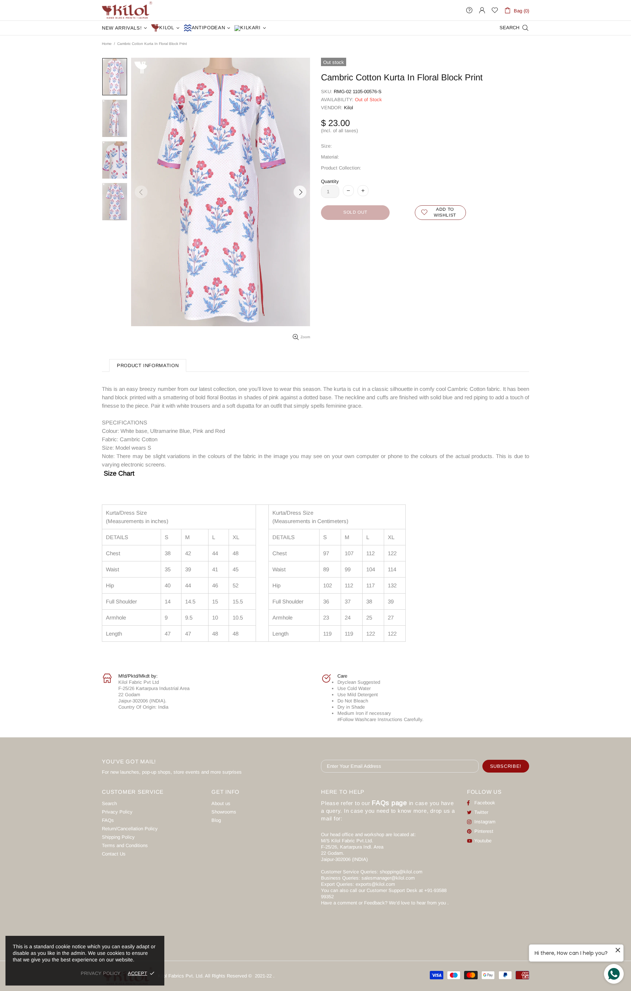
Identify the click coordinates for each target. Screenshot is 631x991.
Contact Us (114, 854)
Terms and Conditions (125, 845)
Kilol (348, 107)
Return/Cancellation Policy (130, 828)
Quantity (330, 181)
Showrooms (223, 812)
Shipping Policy (118, 837)
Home (107, 44)
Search (109, 803)
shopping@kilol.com (401, 871)
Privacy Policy (117, 812)
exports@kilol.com (375, 884)
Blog (216, 820)
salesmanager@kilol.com (388, 878)
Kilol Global (127, 10)
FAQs (108, 820)
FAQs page (389, 803)
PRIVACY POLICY (101, 973)
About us (220, 803)
